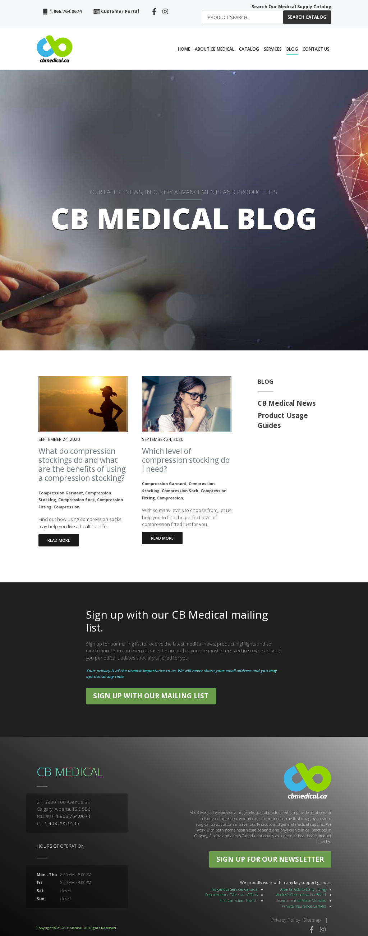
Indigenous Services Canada (234, 889)
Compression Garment (60, 492)
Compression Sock (76, 499)
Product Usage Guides (283, 420)
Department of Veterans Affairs (231, 894)
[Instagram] (165, 11)
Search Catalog (307, 17)
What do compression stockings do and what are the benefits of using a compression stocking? (82, 464)
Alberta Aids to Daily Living (303, 889)
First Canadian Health (239, 900)
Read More (58, 540)
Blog (265, 382)
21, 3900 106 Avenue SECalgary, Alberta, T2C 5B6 (64, 805)
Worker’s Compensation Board (301, 894)
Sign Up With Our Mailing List (150, 695)
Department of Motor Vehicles (300, 900)
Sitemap (312, 920)
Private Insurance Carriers (304, 906)
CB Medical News (287, 403)
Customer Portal (119, 11)
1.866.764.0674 (65, 11)
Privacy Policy (285, 920)
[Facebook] (154, 11)
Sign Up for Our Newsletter (270, 858)
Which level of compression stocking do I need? (186, 460)
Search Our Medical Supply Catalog (291, 7)
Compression (66, 506)
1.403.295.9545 (62, 823)
